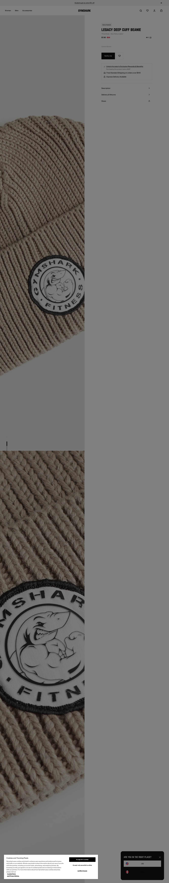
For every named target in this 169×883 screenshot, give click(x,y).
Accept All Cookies (82, 860)
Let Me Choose (82, 871)
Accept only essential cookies (82, 865)
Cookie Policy (11, 874)
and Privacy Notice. (13, 876)
